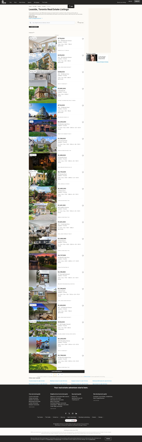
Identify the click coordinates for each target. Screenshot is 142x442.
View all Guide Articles (102, 62)
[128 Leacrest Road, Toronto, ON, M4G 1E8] (57, 145)
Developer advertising (84, 417)
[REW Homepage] (4, 2)
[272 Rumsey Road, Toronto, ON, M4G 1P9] (57, 161)
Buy (11, 2)
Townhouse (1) (75, 399)
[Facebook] (65, 414)
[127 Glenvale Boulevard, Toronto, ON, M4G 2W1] (57, 278)
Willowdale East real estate (57, 399)
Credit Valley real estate (56, 406)
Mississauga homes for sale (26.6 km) (38, 383)
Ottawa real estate (33, 398)
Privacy (82, 423)
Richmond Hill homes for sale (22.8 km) (102, 380)
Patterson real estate (55, 398)
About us (63, 417)
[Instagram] (72, 414)
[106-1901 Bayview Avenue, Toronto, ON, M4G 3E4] (57, 61)
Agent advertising (71, 417)
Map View (81, 22)
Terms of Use (87, 376)
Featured (31, 32)
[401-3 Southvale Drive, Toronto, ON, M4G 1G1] (57, 228)
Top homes (40, 417)
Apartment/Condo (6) (77, 398)
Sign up (137, 1)
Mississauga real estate (34, 401)
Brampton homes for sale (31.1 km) (79, 383)
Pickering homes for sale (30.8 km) (58, 383)
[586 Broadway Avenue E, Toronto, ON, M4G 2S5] (57, 345)
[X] (69, 414)
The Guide (44, 2)
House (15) (74, 396)
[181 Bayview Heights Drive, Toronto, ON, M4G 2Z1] (57, 361)
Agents (29, 2)
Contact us (55, 417)
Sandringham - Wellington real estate (59, 404)
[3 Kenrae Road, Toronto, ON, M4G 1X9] (57, 295)
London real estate (33, 403)
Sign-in (130, 1)
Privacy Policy (50, 439)
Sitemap (100, 417)
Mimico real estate (54, 401)
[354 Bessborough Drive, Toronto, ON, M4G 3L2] (57, 128)
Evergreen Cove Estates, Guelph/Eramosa (103, 396)
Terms (87, 423)
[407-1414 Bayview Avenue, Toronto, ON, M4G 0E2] (57, 311)
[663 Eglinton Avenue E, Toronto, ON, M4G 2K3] (57, 211)
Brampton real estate (34, 404)
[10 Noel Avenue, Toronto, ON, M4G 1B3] (57, 245)
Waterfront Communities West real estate (60, 396)
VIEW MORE (32, 407)
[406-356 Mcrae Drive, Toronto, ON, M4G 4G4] (57, 78)
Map (72, 6)
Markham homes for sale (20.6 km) (58, 380)
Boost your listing (121, 2)
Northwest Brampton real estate (58, 403)
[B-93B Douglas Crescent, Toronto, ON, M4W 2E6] (57, 328)
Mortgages (36, 2)
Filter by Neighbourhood (35, 18)
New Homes (22, 2)
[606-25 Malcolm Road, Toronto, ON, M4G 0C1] (57, 111)
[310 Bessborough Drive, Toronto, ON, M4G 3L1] (57, 261)
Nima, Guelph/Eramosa (98, 398)
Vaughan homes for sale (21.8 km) (79, 380)
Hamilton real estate (34, 399)
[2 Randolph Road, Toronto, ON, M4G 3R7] (57, 95)
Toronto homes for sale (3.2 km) (37, 380)
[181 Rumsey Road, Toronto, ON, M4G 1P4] (57, 178)
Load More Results (57, 371)
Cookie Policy (92, 439)
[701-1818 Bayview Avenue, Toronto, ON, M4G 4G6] (57, 44)
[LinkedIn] (76, 414)
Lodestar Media (68, 423)
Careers (94, 417)
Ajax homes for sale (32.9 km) (100, 383)
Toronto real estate (33, 396)
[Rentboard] (73, 420)
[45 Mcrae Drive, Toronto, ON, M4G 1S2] (57, 195)
